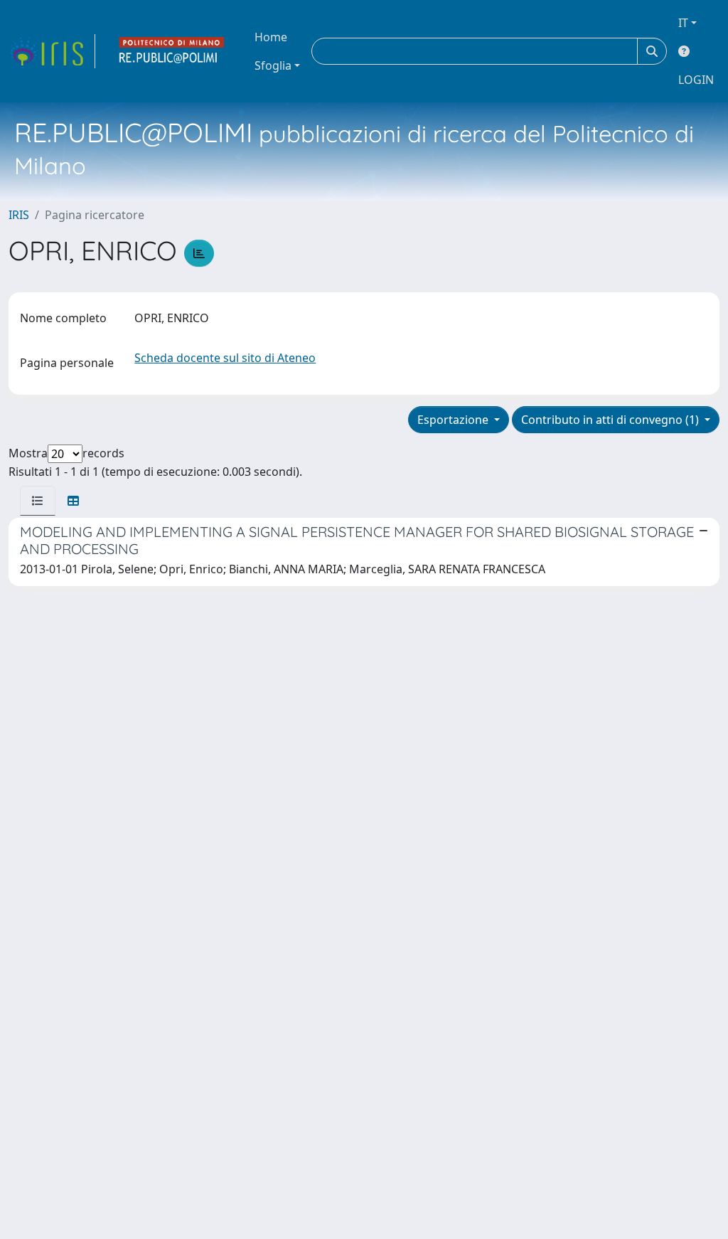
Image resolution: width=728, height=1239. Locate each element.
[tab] (37, 501)
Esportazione (454, 419)
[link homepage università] (172, 51)
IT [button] (683, 23)
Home (271, 37)
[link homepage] (52, 51)
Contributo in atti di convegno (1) (611, 419)
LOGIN (696, 79)
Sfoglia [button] (273, 65)
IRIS (19, 215)
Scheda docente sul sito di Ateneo (225, 358)
